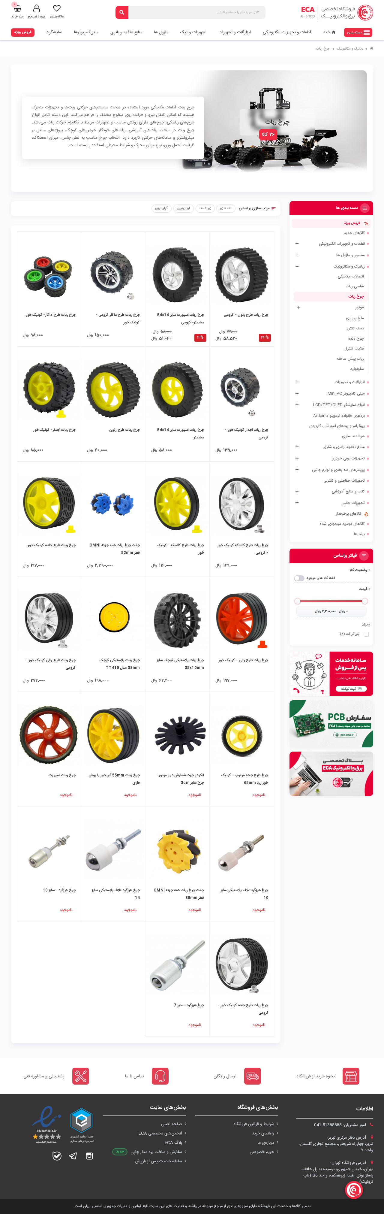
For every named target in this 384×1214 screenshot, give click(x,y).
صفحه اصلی (171, 1124)
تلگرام (73, 1156)
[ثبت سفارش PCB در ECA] (332, 723)
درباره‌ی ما (266, 1142)
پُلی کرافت (349, 634)
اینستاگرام (89, 1156)
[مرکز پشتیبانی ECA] (332, 674)
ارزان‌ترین (183, 208)
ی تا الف (205, 208)
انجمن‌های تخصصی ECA (160, 1133)
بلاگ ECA (173, 1142)
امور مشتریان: (340, 1125)
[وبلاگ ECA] (332, 774)
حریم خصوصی (262, 1152)
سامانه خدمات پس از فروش (158, 1161)
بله (57, 1156)
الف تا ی (226, 208)
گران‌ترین (161, 208)
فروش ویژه (23, 32)
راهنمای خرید (263, 1133)
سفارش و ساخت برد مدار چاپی (156, 1152)
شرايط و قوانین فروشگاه (254, 1124)
